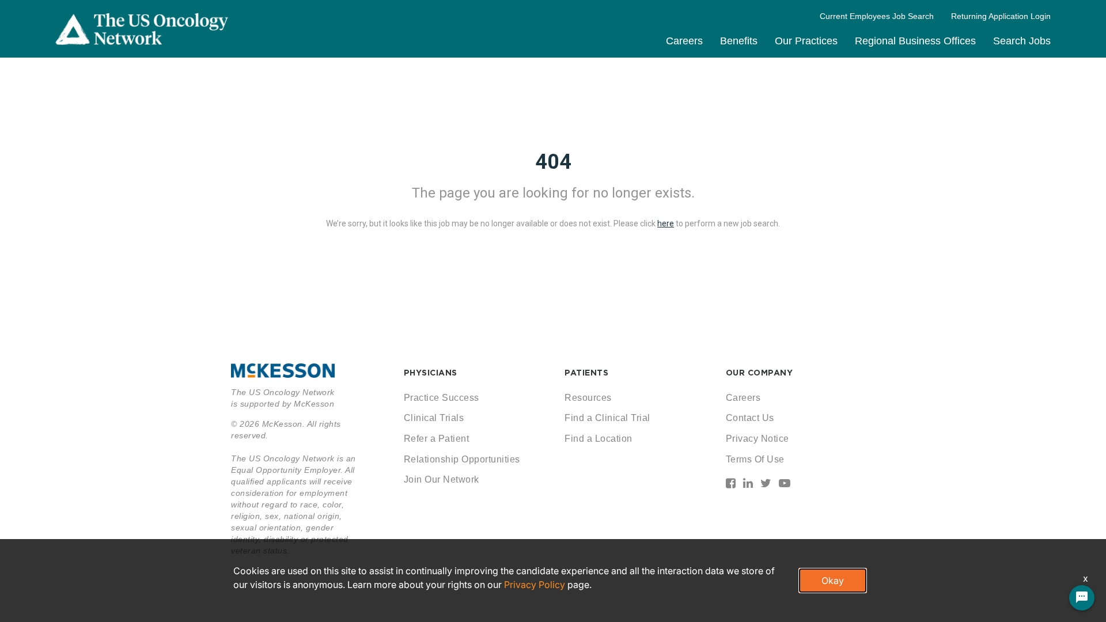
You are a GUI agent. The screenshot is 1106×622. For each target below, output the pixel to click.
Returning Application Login (1001, 16)
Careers (684, 41)
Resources (588, 398)
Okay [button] (832, 580)
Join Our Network (441, 479)
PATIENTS (586, 372)
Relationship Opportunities (462, 459)
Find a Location (598, 438)
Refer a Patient (436, 438)
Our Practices (806, 41)
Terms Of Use (755, 459)
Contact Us (750, 418)
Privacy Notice (757, 438)
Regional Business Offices (915, 41)
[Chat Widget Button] (1081, 597)
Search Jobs (1022, 41)
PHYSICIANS (430, 372)
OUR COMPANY (759, 372)
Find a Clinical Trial (607, 418)
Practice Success (441, 398)
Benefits (738, 41)
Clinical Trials (434, 418)
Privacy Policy (534, 584)
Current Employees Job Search (877, 16)
